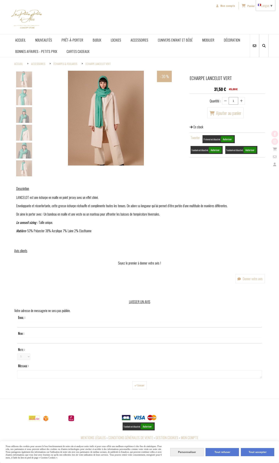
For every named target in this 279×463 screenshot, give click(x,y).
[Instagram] (274, 141)
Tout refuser (222, 452)
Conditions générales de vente (130, 437)
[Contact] (274, 156)
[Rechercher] (263, 45)
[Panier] (274, 149)
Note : (21, 349)
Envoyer (141, 385)
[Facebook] (274, 134)
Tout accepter (257, 452)
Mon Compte (189, 437)
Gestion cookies (167, 437)
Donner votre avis (252, 278)
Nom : (21, 333)
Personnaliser (187, 452)
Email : (21, 317)
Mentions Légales (93, 437)
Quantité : (215, 100)
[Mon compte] (274, 164)
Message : (23, 365)
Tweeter (195, 137)
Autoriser (227, 139)
